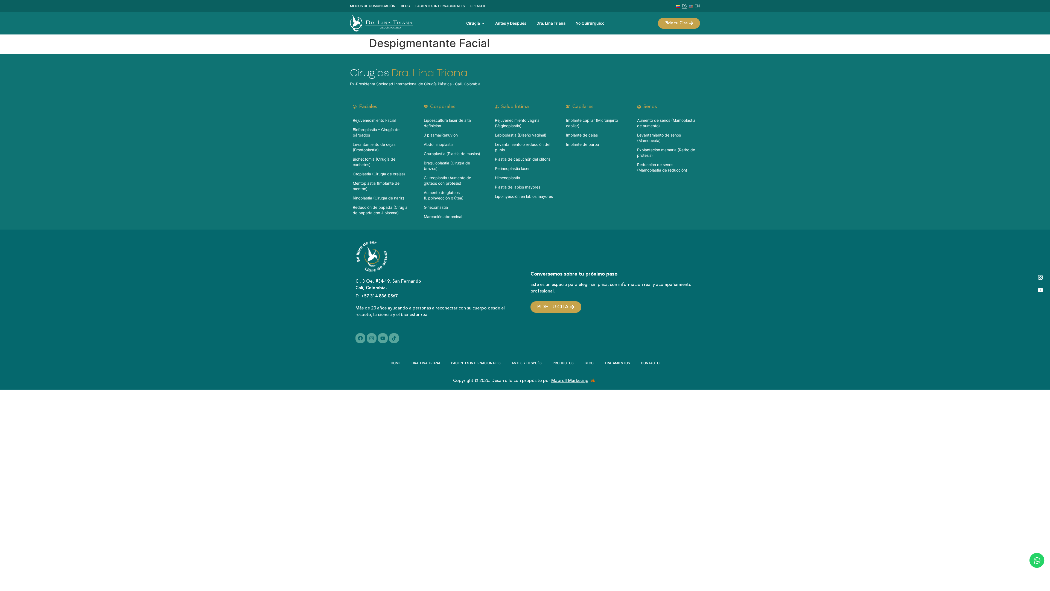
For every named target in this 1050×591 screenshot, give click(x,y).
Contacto (650, 363)
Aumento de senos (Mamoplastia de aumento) (666, 123)
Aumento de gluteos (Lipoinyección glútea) (443, 195)
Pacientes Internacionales (476, 363)
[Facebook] (360, 338)
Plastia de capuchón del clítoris (522, 159)
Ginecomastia (436, 207)
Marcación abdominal (443, 216)
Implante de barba (582, 144)
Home (396, 363)
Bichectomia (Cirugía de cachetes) (374, 162)
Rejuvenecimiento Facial (374, 120)
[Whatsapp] (1036, 560)
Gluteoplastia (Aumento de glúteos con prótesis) (447, 180)
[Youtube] (1040, 290)
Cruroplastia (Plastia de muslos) (452, 153)
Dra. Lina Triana (426, 363)
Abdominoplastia (439, 144)
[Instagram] (1040, 277)
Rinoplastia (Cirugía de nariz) (378, 198)
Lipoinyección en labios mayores (524, 196)
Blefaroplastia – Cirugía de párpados (376, 132)
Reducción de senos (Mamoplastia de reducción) (662, 167)
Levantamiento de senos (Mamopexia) (659, 138)
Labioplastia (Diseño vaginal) (520, 135)
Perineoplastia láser (512, 168)
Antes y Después (527, 363)
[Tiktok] (394, 338)
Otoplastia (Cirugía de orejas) (379, 174)
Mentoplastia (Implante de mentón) (376, 186)
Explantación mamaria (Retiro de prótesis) (666, 152)
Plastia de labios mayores (517, 187)
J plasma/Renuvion (441, 135)
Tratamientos (617, 363)
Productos (563, 363)
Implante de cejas (582, 135)
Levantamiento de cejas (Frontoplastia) (374, 147)
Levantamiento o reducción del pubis (522, 147)
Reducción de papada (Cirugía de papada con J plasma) (380, 210)
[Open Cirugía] (483, 23)
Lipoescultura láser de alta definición (447, 123)
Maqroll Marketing (569, 381)
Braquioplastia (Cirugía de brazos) (447, 166)
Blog (589, 363)
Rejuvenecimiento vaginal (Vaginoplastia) (517, 123)
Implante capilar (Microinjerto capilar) (592, 123)
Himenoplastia (507, 177)
